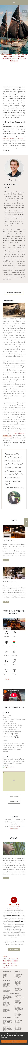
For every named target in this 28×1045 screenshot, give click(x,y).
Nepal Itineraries (6, 1030)
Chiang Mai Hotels (18, 1003)
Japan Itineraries (6, 1026)
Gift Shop (5, 976)
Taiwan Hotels (17, 987)
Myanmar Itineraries (7, 1029)
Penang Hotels (17, 1000)
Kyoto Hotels (5, 1011)
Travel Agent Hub (9, 963)
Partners (5, 975)
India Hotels (17, 975)
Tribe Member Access (10, 961)
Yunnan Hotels (6, 998)
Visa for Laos (17, 1026)
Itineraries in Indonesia (14, 292)
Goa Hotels (5, 1001)
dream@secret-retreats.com (13, 138)
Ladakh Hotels (6, 1003)
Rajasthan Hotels (6, 1004)
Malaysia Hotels (18, 980)
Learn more (4, 1037)
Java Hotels (5, 1006)
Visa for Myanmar (18, 1029)
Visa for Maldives (18, 1028)
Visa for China (17, 1021)
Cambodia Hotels (18, 973)
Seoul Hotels (17, 1010)
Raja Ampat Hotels (7, 1010)
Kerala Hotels (6, 1002)
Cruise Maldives (6, 987)
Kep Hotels (5, 995)
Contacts (6, 968)
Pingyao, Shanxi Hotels (8, 997)
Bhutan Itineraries (7, 1019)
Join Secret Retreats (10, 959)
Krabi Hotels (17, 1004)
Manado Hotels (6, 1009)
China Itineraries (6, 1021)
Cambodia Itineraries (7, 1020)
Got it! (14, 1041)
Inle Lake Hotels (18, 1007)
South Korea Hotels (18, 984)
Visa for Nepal (17, 1030)
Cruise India (5, 982)
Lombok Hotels (6, 1008)
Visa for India (17, 1022)
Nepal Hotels (17, 982)
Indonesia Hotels (18, 976)
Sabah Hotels (17, 1001)
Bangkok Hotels (18, 1002)
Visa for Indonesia (14, 796)
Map (4, 977)
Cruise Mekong (6, 985)
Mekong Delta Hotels (19, 1014)
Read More (6, 560)
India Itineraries (6, 1023)
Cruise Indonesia (6, 983)
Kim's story (5, 974)
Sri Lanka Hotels (18, 985)
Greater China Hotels (19, 974)
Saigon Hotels (17, 1015)
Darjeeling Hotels (6, 999)
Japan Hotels (17, 977)
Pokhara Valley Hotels (19, 1008)
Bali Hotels (5, 1005)
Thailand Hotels (18, 988)
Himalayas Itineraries (7, 1022)
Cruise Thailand (6, 990)
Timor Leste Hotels (18, 989)
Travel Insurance (14, 801)
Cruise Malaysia (6, 986)
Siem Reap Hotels (7, 996)
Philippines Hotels (18, 983)
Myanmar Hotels (18, 981)
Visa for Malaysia (18, 1027)
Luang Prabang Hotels (19, 997)
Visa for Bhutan (18, 1019)
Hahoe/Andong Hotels (19, 1009)
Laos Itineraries (6, 1027)
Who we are (5, 973)
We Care (14, 966)
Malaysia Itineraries (7, 1028)
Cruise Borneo (6, 984)
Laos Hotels (17, 978)
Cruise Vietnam (6, 991)
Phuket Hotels (17, 1006)
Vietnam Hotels (18, 990)
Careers (6, 966)
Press (5, 956)
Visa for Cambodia (18, 1020)
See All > (8, 679)
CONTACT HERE (8, 767)
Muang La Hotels (18, 999)
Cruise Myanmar (6, 989)
